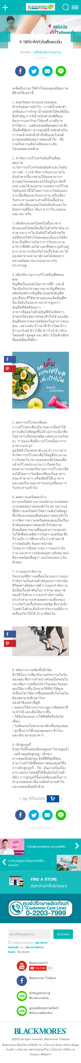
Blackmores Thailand (42, 978)
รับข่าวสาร (63, 934)
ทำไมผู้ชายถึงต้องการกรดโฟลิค (46, 846)
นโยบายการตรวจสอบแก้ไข (32, 1049)
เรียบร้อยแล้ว (22, 952)
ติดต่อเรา (46, 1054)
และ (22, 947)
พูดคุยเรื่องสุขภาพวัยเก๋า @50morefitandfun (44, 1010)
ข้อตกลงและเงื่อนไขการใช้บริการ (21, 1045)
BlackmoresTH (38, 963)
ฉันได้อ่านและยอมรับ (23, 943)
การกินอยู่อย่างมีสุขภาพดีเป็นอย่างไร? (26, 863)
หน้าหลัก (25, 52)
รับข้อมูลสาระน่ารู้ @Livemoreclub (39, 995)
